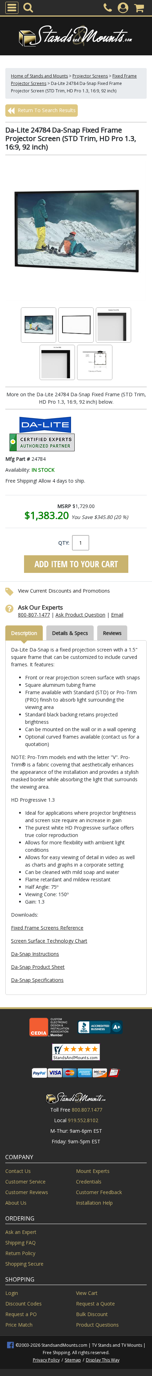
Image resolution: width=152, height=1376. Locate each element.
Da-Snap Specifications (37, 980)
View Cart (87, 1293)
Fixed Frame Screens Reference (47, 927)
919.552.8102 (83, 1120)
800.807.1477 (87, 1109)
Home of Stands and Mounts (39, 76)
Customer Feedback (99, 1192)
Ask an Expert (20, 1232)
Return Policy (20, 1253)
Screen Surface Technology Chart (49, 940)
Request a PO (21, 1314)
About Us (16, 1202)
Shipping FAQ (20, 1242)
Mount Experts (93, 1171)
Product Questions (97, 1324)
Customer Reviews (26, 1192)
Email (117, 614)
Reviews (112, 633)
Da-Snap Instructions (35, 953)
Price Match (19, 1324)
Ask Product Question (80, 614)
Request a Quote (95, 1303)
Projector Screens (90, 76)
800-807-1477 (34, 614)
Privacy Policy (46, 1360)
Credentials (88, 1181)
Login (11, 1293)
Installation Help (94, 1202)
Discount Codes (23, 1303)
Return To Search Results (46, 110)
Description (24, 633)
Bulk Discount (92, 1314)
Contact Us (18, 1171)
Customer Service (25, 1181)
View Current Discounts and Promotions (64, 590)
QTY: (63, 542)
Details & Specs (70, 633)
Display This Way (102, 1360)
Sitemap (73, 1360)
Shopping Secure (24, 1263)
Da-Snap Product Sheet (38, 967)
